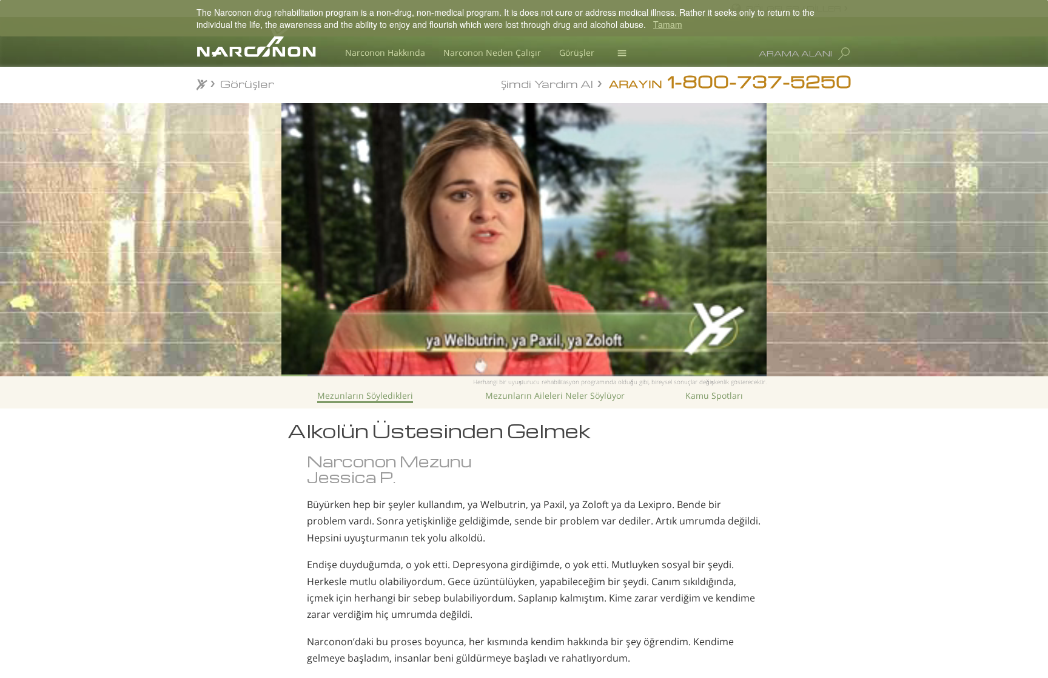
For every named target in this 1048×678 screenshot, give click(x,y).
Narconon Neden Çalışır (492, 52)
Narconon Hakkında (385, 52)
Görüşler (576, 52)
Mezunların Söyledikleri (365, 395)
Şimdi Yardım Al (547, 82)
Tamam (667, 24)
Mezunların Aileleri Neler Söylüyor (555, 395)
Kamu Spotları (714, 395)
